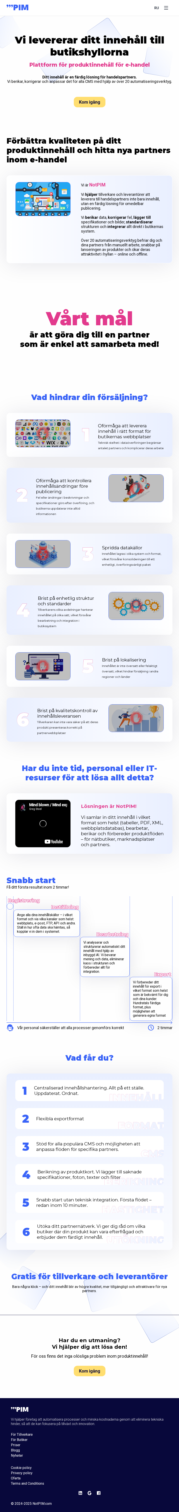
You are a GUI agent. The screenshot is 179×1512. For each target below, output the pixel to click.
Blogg (15, 1450)
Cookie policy (21, 1468)
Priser (15, 1445)
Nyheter (17, 1455)
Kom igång (89, 102)
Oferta (16, 1478)
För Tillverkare (22, 1434)
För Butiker (19, 1440)
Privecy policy (22, 1473)
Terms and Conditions (27, 1483)
